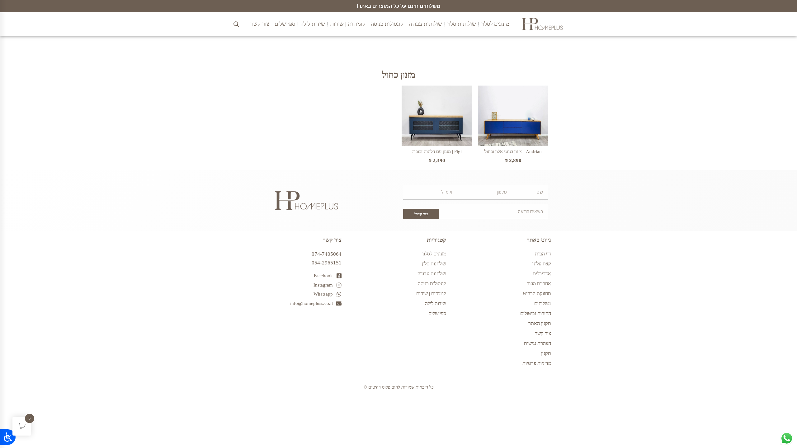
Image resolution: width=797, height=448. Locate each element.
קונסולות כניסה (432, 283)
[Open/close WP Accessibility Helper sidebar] (8, 437)
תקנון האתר (539, 323)
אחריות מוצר (539, 283)
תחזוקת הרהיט (537, 293)
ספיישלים (437, 313)
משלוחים (542, 303)
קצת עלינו (541, 263)
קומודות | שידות (431, 293)
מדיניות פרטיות (536, 363)
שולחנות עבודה (431, 273)
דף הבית (543, 253)
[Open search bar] (236, 24)
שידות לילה (435, 303)
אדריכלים (542, 273)
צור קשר (543, 333)
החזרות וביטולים (535, 313)
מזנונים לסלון (434, 253)
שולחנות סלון (434, 263)
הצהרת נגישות (537, 343)
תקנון (546, 353)
